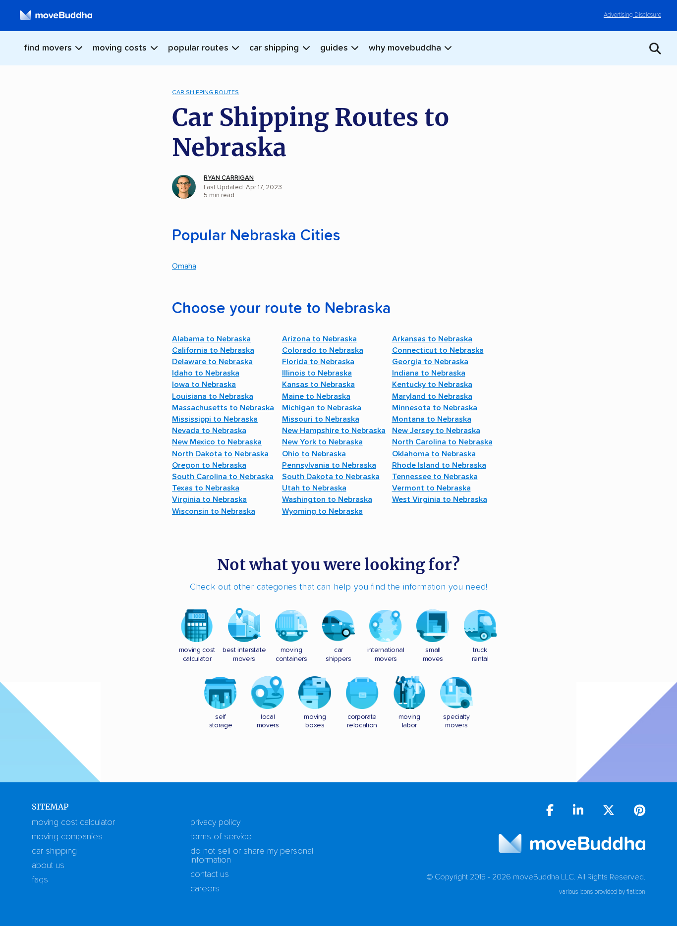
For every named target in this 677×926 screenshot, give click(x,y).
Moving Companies (67, 836)
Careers (205, 888)
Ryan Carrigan (229, 178)
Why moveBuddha (405, 48)
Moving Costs (120, 48)
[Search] (651, 48)
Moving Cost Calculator (73, 822)
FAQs (40, 879)
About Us (48, 865)
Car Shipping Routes (205, 92)
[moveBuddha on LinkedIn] (578, 811)
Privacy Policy (215, 822)
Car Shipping (274, 48)
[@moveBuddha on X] (609, 811)
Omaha (184, 266)
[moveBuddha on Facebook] (550, 811)
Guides (334, 48)
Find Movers (48, 48)
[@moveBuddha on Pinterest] (639, 811)
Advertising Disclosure (632, 15)
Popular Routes (198, 48)
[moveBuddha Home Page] (56, 15)
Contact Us (209, 874)
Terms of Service (221, 836)
